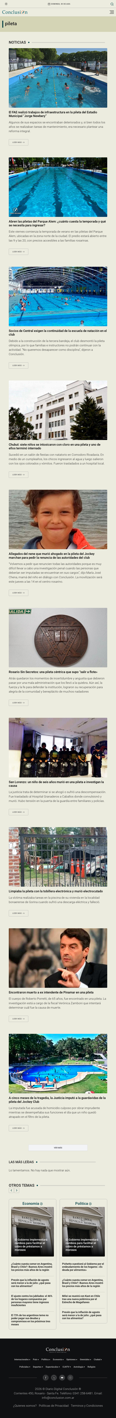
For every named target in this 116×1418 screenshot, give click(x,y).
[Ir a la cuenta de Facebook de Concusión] (46, 1378)
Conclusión (70, 1389)
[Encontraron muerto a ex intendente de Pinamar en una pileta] (58, 958)
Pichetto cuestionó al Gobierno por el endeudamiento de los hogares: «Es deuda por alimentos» (32, 1266)
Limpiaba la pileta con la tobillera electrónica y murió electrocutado (56, 891)
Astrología (78, 1367)
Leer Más (17, 142)
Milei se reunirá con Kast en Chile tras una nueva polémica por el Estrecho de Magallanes (30, 1299)
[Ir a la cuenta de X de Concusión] (54, 1378)
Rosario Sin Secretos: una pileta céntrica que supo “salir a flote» (53, 672)
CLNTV (66, 1367)
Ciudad (97, 1359)
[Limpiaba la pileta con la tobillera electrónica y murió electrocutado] (58, 857)
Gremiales (85, 1359)
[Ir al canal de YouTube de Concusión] (62, 1378)
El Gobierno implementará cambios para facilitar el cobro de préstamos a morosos (31, 1245)
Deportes (37, 1367)
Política (45, 1359)
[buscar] (112, 4)
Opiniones (71, 1359)
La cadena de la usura (74, 1263)
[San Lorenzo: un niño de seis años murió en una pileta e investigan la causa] (58, 747)
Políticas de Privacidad (54, 1405)
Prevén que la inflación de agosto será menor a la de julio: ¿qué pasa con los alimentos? (31, 1315)
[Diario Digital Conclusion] (15, 12)
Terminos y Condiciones (87, 1405)
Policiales (24, 1367)
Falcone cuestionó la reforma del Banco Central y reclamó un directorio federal (83, 1240)
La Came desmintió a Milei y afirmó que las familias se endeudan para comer (82, 1276)
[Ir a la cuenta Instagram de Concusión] (70, 1378)
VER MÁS (58, 1148)
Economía (57, 1359)
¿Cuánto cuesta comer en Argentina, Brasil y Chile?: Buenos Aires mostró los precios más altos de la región (31, 1283)
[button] (11, 1190)
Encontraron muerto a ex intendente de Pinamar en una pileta (51, 992)
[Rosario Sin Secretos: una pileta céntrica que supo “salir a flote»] (58, 637)
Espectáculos (52, 1367)
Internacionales (21, 1359)
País (35, 1359)
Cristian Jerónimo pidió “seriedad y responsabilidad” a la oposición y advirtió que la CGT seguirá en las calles (82, 1314)
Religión (91, 1367)
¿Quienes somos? (25, 1405)
